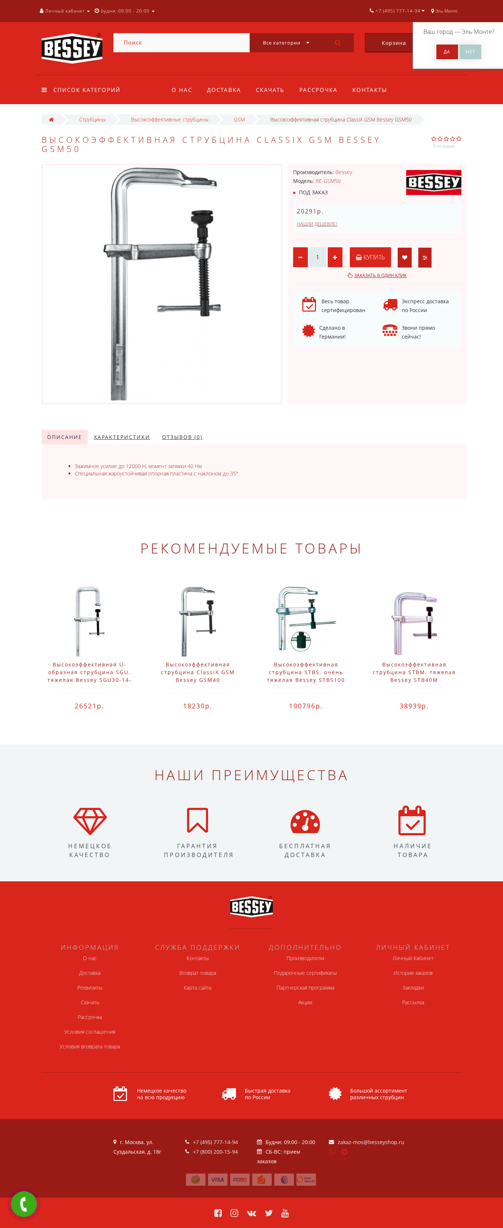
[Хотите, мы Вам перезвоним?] (24, 1204)
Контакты (369, 89)
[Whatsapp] (332, 1150)
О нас (182, 89)
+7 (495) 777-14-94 (215, 1142)
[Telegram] (344, 1152)
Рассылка (413, 1002)
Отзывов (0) (182, 436)
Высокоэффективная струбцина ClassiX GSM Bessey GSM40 (198, 672)
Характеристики (122, 436)
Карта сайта (197, 987)
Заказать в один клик (380, 275)
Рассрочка (318, 89)
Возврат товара (197, 972)
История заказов (413, 972)
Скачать (270, 89)
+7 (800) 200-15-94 (215, 1151)
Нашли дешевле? (317, 224)
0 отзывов (444, 146)
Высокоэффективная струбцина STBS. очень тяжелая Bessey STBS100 (306, 672)
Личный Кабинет (413, 958)
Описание (64, 436)
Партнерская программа (305, 987)
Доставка (224, 89)
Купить (373, 257)
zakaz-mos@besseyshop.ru (371, 1142)
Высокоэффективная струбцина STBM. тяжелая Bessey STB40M (414, 672)
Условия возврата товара (90, 1046)
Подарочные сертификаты (305, 972)
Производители (305, 958)
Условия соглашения (89, 1031)
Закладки (413, 987)
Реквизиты (89, 987)
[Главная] (51, 119)
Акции (305, 1002)
